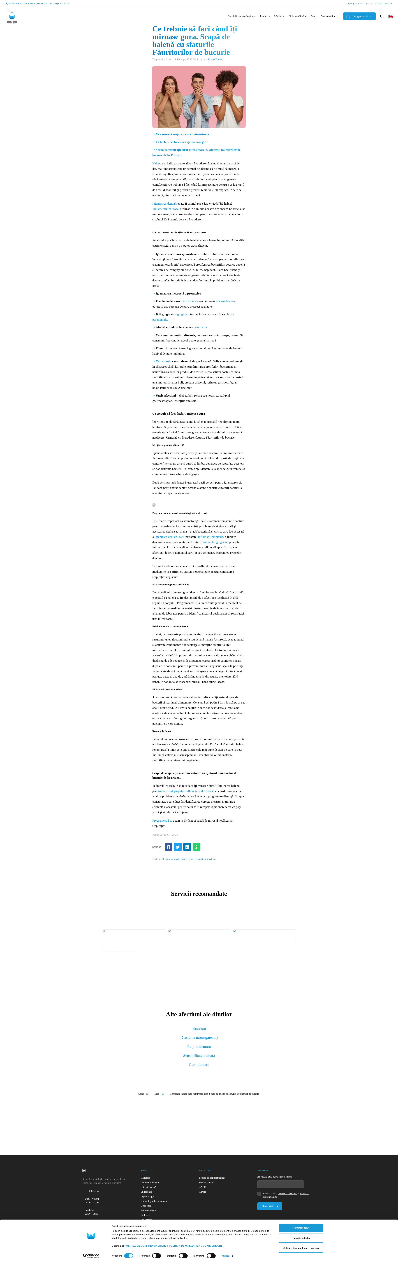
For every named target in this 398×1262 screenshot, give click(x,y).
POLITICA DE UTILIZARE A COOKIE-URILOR (195, 1245)
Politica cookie (206, 1182)
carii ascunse (190, 301)
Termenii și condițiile (287, 1193)
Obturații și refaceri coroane (154, 1201)
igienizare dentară (166, 536)
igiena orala (188, 859)
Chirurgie (145, 1177)
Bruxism (199, 1028)
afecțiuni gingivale (171, 859)
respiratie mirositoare (206, 859)
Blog (313, 16)
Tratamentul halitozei (166, 208)
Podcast (369, 3)
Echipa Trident (215, 59)
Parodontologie (148, 1210)
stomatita (201, 327)
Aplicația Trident (355, 3)
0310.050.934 (15, 3)
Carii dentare (199, 1064)
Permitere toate (301, 1227)
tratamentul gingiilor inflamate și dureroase (186, 791)
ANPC (202, 1187)
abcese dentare (225, 301)
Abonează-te (267, 1206)
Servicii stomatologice (240, 16)
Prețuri (264, 16)
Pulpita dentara (199, 1046)
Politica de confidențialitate (212, 1177)
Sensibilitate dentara (199, 1055)
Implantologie (147, 1196)
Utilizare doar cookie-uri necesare (301, 1248)
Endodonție (146, 1191)
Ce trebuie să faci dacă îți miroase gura (182, 142)
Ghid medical (296, 16)
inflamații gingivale (210, 536)
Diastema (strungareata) (199, 1037)
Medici (278, 16)
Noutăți (388, 3)
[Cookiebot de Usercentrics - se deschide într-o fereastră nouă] (91, 1256)
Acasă (141, 1094)
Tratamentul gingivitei (214, 542)
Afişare (225, 1256)
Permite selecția (301, 1238)
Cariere (202, 1191)
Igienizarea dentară (164, 203)
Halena (156, 163)
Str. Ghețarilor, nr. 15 (59, 3)
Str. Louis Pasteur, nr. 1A (35, 3)
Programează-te (362, 16)
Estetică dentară (148, 1187)
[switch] (156, 1255)
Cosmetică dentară (150, 1182)
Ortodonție (146, 1205)
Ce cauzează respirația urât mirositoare (182, 134)
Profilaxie (145, 1215)
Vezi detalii (113, 962)
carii (182, 536)
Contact (378, 3)
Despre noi (327, 16)
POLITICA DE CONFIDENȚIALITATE (145, 1245)
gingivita (183, 314)
